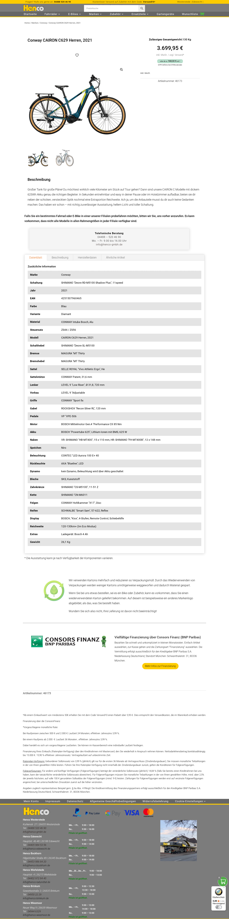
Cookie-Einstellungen (189, 801)
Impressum (52, 801)
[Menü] (224, 888)
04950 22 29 (34, 894)
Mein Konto (31, 801)
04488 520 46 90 (62, 2)
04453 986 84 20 (36, 861)
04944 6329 (34, 911)
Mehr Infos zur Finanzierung (160, 666)
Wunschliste (190, 14)
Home (27, 23)
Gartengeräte (165, 14)
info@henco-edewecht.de (36, 848)
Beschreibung (60, 257)
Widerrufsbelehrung (156, 801)
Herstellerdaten (87, 257)
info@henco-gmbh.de (109, 244)
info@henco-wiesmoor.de (36, 915)
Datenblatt (35, 257)
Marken (34, 23)
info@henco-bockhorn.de (36, 865)
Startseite (30, 14)
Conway (43, 23)
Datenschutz (75, 801)
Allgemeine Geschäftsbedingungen (113, 801)
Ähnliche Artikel (115, 257)
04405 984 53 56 (37, 844)
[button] (121, 69)
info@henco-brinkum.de (36, 898)
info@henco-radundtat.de (36, 882)
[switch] (219, 907)
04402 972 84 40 (37, 878)
